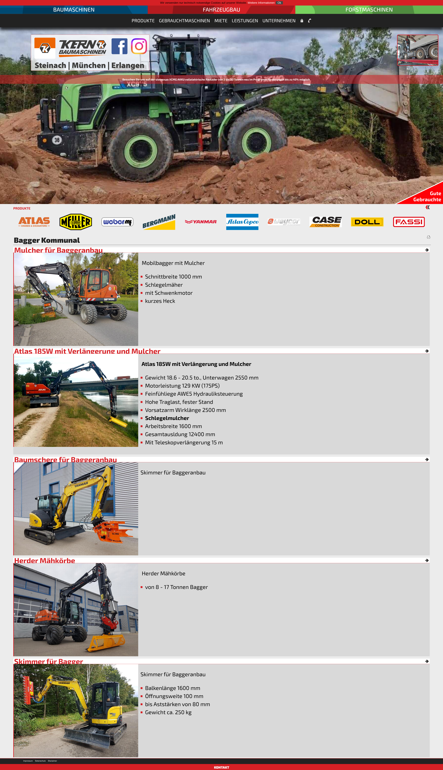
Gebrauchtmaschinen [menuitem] (184, 20)
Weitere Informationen (261, 2)
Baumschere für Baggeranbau (65, 459)
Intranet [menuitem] (302, 21)
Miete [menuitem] (220, 20)
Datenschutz (40, 761)
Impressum (28, 761)
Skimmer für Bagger (48, 661)
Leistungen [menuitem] (245, 20)
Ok (279, 2)
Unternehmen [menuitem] (279, 20)
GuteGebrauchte (427, 196)
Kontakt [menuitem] (309, 21)
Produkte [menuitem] (143, 20)
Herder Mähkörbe (44, 560)
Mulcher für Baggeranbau (58, 250)
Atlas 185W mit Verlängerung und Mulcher (87, 351)
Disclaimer (52, 761)
